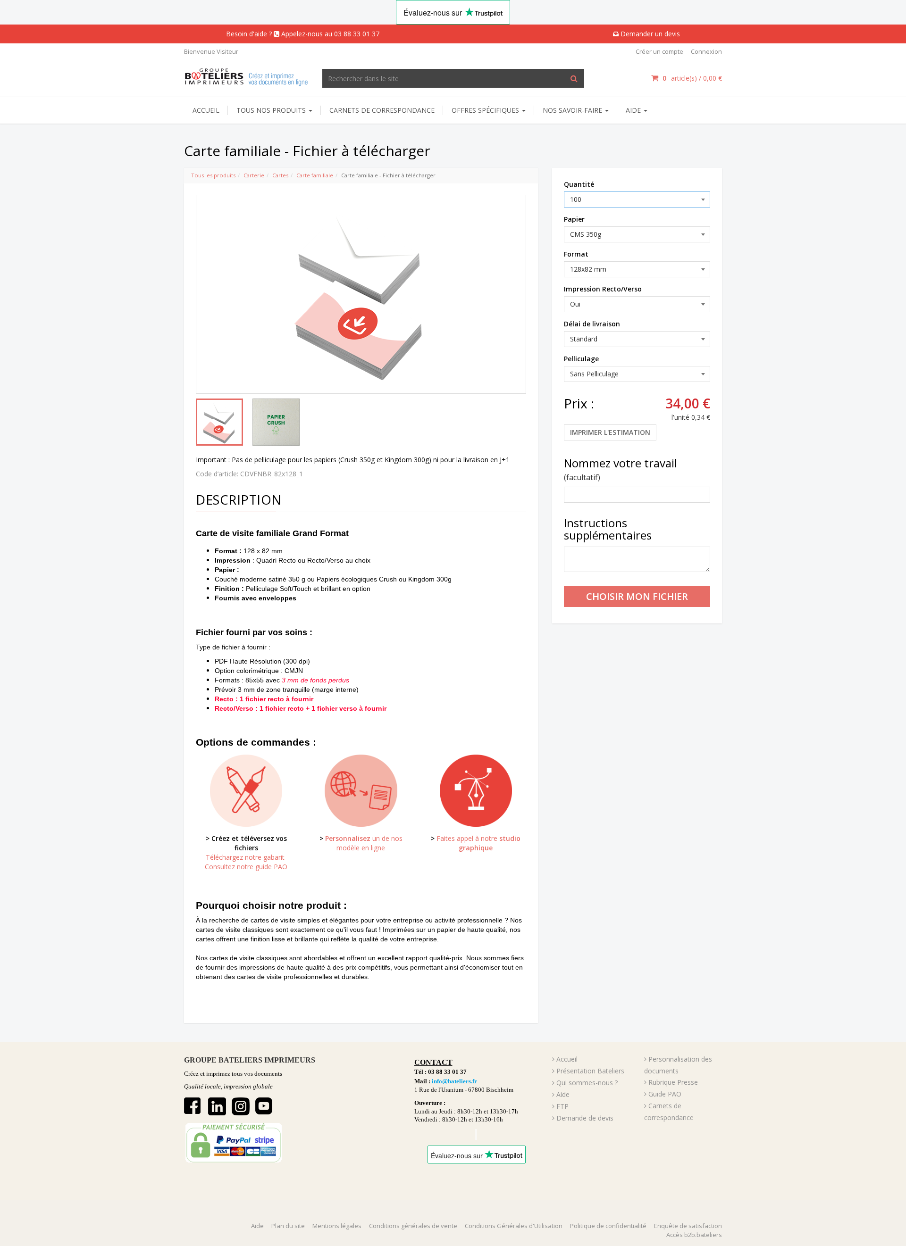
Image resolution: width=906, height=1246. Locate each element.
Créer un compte (659, 51)
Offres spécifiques (486, 110)
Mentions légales (336, 1225)
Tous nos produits (272, 110)
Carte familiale (314, 175)
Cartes (280, 175)
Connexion (706, 51)
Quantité (579, 184)
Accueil (206, 110)
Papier (574, 219)
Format (576, 253)
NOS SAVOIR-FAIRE (573, 110)
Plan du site (288, 1225)
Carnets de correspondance (382, 110)
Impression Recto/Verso (603, 288)
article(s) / (692, 78)
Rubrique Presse (673, 1082)
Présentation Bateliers (590, 1070)
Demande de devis (584, 1117)
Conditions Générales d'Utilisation (513, 1225)
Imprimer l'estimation (610, 432)
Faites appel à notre (478, 843)
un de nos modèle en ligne (364, 843)
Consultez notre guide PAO (246, 866)
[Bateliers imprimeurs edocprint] (246, 75)
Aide (563, 1094)
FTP (562, 1106)
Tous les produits (213, 175)
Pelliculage (581, 358)
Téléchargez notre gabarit (246, 857)
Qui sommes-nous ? (587, 1082)
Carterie (253, 175)
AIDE (634, 110)
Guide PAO (664, 1093)
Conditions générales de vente (413, 1225)
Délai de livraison (592, 323)
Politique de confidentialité (608, 1225)
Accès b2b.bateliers (694, 1234)
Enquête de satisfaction (688, 1225)
